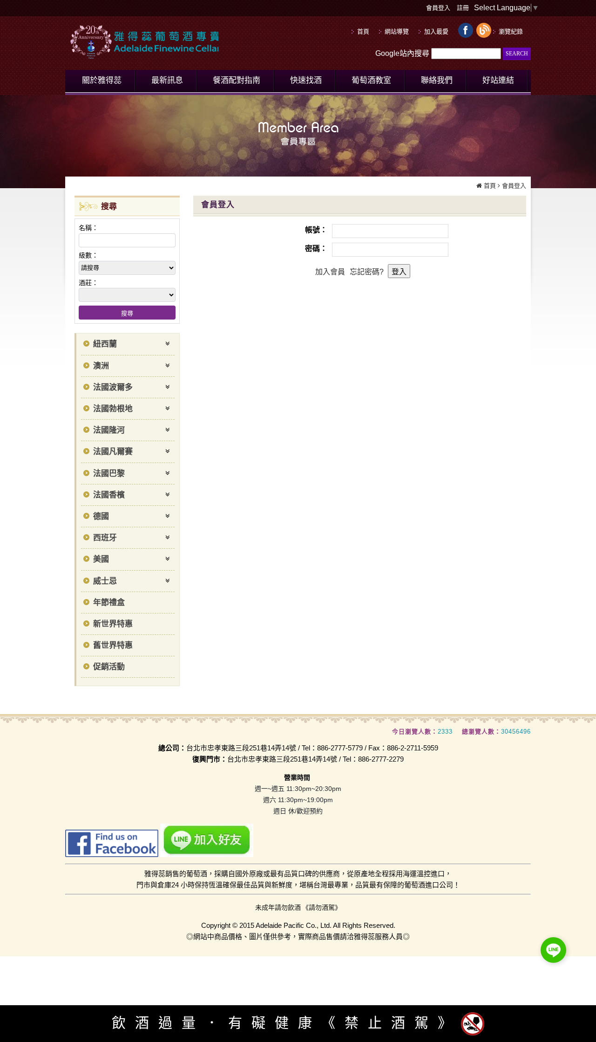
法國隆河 (109, 430)
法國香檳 (109, 494)
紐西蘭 (105, 344)
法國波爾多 (113, 387)
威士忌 (105, 581)
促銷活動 (109, 666)
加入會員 (330, 272)
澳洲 (101, 365)
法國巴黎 (109, 473)
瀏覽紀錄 (511, 31)
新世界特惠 (113, 624)
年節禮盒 (109, 602)
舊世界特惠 (113, 645)
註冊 (463, 7)
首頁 (490, 185)
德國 (101, 516)
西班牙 (105, 537)
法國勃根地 (113, 408)
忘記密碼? (367, 272)
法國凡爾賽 (113, 451)
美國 (101, 559)
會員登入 (438, 7)
